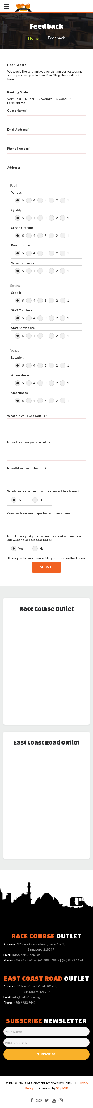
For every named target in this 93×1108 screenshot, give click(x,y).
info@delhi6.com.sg (26, 955)
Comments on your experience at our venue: (38, 513)
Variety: (16, 192)
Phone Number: (18, 148)
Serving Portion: (22, 228)
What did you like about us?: (27, 416)
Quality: (16, 210)
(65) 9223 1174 (72, 960)
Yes (20, 500)
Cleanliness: (19, 393)
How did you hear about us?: (27, 468)
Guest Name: (16, 110)
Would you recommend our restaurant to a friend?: (43, 491)
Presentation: (21, 245)
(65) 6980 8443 (25, 1002)
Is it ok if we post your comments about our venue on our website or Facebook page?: (45, 538)
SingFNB (62, 1088)
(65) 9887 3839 (48, 960)
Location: (17, 357)
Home (33, 38)
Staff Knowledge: (23, 328)
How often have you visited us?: (29, 442)
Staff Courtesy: (22, 310)
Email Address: (17, 129)
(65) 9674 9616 (25, 960)
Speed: (16, 292)
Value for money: (23, 263)
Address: (13, 167)
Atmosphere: (20, 375)
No (42, 500)
